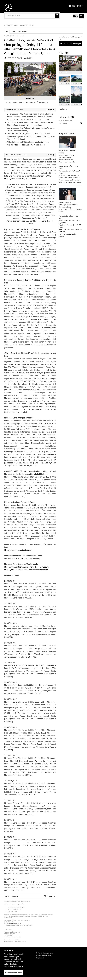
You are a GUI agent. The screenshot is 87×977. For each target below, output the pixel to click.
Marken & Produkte (21, 25)
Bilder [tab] (13, 32)
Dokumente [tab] (22, 32)
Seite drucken (13, 896)
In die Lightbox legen (72, 44)
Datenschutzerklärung (44, 955)
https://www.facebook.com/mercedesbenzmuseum (26, 570)
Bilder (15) (64, 53)
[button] (75, 16)
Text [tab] (6, 32)
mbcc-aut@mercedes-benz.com (14, 923)
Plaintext (49, 109)
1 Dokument (43, 102)
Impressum (40, 958)
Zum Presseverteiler (13, 972)
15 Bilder (32, 102)
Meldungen (8, 25)
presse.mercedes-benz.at (72, 182)
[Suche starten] (57, 16)
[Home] (7, 7)
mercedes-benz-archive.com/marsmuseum (22, 559)
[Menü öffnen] (81, 16)
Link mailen (51, 896)
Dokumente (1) (66, 117)
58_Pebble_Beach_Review (65, 120)
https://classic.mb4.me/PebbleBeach (29, 145)
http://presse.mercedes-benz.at (17, 550)
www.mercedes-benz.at (14, 937)
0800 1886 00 (10, 922)
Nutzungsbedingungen (44, 953)
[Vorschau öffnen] (30, 79)
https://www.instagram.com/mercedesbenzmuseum (26, 567)
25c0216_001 (30, 98)
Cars (31, 25)
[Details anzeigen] (81, 72)
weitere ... (63, 109)
